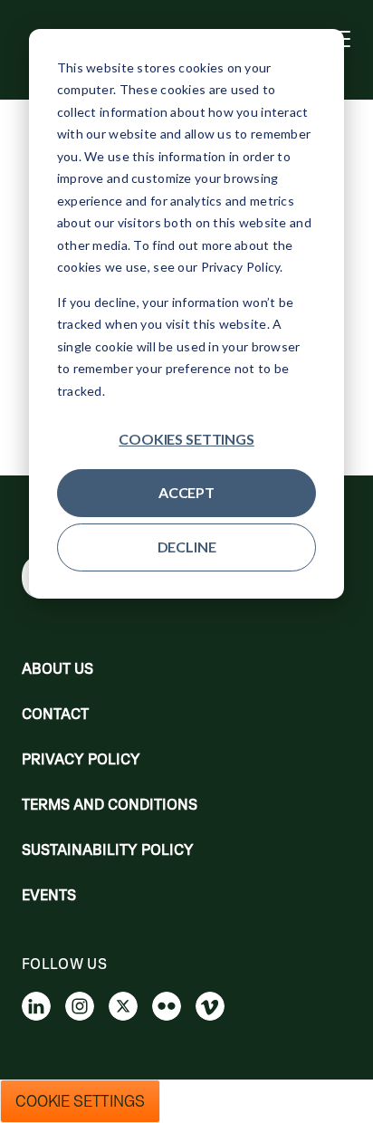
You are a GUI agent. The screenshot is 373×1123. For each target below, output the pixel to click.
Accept (186, 492)
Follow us (64, 963)
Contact (55, 713)
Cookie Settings (80, 1101)
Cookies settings (186, 438)
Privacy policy (81, 759)
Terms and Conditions (109, 804)
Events (49, 895)
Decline (187, 546)
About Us (57, 668)
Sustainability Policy (108, 849)
